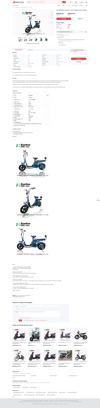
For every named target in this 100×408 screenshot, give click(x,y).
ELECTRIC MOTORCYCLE (73, 375)
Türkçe (70, 401)
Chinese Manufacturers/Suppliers (37, 400)
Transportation (17, 7)
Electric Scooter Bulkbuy (51, 394)
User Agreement (56, 403)
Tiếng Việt (73, 401)
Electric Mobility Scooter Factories (18, 392)
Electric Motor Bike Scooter (40, 394)
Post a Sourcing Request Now (41, 320)
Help (69, 5)
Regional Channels (62, 400)
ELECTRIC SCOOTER (53, 375)
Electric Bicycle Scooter (30, 392)
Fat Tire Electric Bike (16, 387)
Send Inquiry (63, 18)
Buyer (64, 5)
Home (13, 7)
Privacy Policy (65, 403)
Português (32, 401)
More (13, 396)
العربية (55, 401)
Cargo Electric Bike (25, 387)
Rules (87, 5)
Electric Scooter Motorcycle (72, 392)
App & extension (74, 5)
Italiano (45, 401)
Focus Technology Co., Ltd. (43, 403)
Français (36, 401)
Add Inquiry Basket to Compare (33, 43)
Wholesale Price (51, 400)
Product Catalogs (27, 373)
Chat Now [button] (80, 18)
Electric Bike (30, 7)
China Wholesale (45, 400)
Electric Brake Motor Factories (41, 392)
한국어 (58, 401)
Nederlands (52, 401)
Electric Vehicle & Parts (24, 7)
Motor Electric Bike (33, 387)
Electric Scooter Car (62, 392)
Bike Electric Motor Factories (52, 392)
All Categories (16, 5)
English (26, 401)
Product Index (68, 400)
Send (20, 320)
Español (29, 401)
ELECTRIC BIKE (33, 375)
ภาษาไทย (67, 401)
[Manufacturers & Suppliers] (18, 2)
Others (13, 377)
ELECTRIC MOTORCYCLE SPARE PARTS (18, 375)
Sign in (86, 2)
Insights (76, 400)
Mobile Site (72, 400)
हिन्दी (64, 401)
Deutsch (48, 401)
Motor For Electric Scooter (17, 394)
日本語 (61, 401)
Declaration (60, 403)
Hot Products (24, 400)
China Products (29, 400)
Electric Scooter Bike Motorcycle (29, 394)
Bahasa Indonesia (78, 401)
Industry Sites (57, 400)
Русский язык (41, 401)
